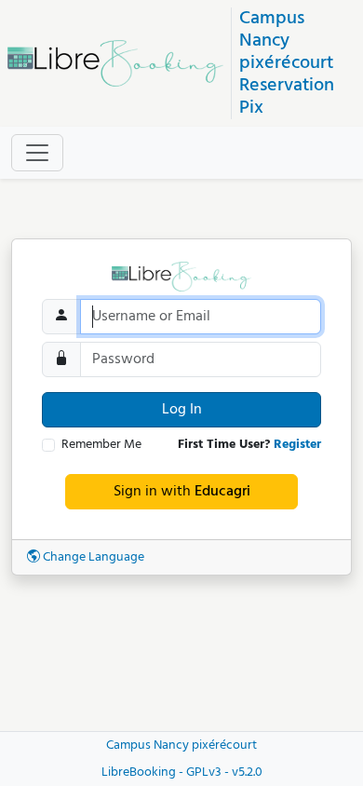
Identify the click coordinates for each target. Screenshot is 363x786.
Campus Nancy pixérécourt (286, 41)
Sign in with (182, 492)
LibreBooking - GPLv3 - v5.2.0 (181, 772)
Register (297, 444)
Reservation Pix (286, 97)
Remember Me (101, 444)
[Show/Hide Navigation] (37, 152)
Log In (182, 410)
